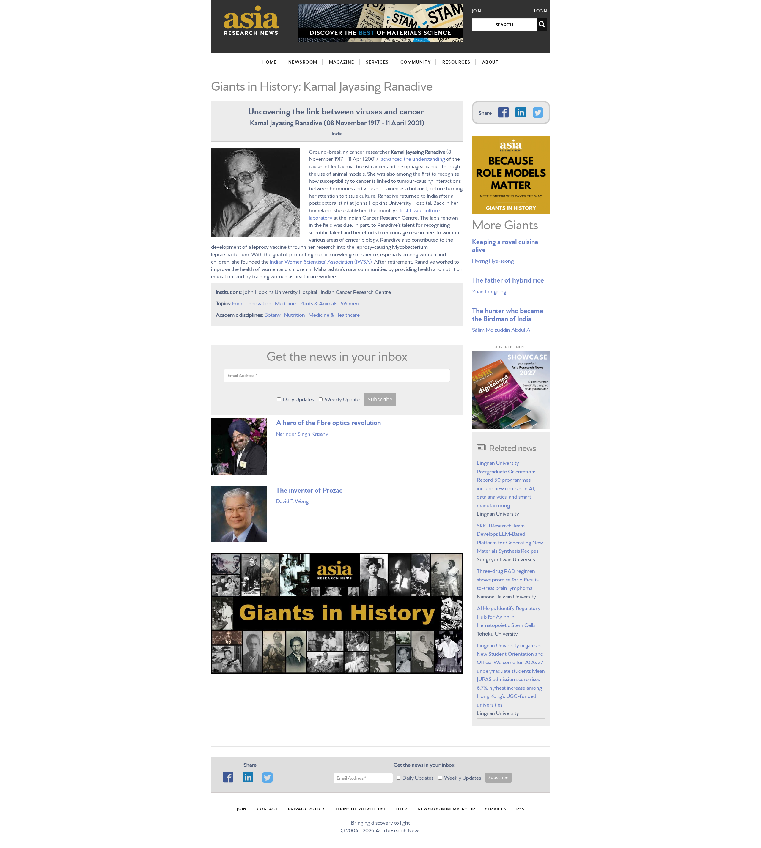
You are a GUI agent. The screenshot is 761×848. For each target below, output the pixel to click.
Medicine (285, 302)
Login (540, 11)
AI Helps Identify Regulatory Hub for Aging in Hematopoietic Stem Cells (508, 616)
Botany (273, 314)
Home (269, 61)
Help (402, 808)
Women (350, 302)
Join (476, 11)
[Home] (251, 20)
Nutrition (294, 314)
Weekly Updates (343, 398)
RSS (520, 808)
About (490, 61)
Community (415, 61)
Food (238, 302)
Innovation (259, 302)
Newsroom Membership (446, 808)
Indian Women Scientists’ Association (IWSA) (321, 261)
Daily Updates (298, 398)
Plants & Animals (318, 302)
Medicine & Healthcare (334, 314)
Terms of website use (360, 808)
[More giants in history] (511, 173)
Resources (456, 61)
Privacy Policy (306, 808)
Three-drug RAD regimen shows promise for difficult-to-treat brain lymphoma (508, 579)
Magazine (341, 61)
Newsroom (302, 61)
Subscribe (380, 399)
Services (377, 61)
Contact (267, 808)
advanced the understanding (413, 158)
